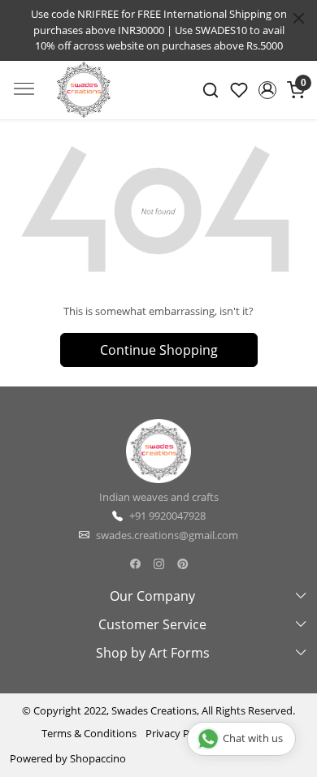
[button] (267, 90)
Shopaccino (98, 758)
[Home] (83, 101)
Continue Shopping (159, 350)
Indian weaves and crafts (159, 497)
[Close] (298, 18)
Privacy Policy (178, 733)
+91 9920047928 (167, 515)
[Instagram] (158, 563)
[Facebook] (135, 563)
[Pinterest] (182, 563)
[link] (211, 90)
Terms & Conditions (89, 733)
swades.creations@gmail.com (167, 535)
